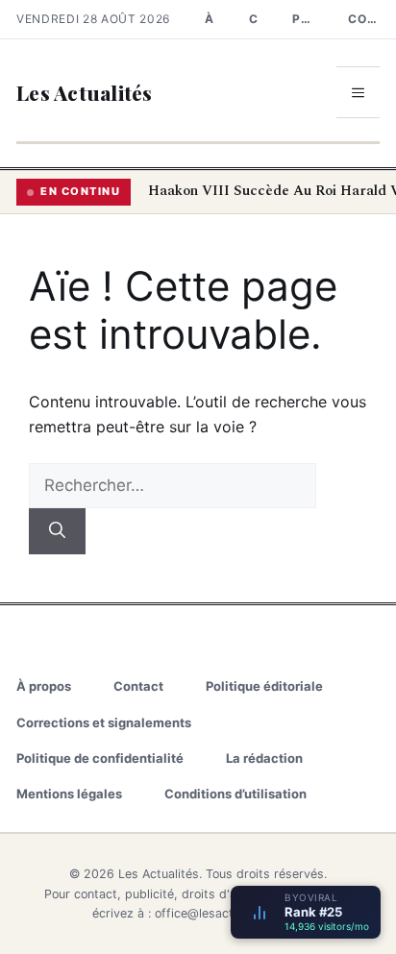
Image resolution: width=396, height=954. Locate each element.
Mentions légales (69, 793)
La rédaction (264, 758)
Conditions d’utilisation (235, 793)
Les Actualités (84, 92)
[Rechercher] (57, 531)
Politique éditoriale (302, 19)
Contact (254, 19)
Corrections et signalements (364, 19)
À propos (209, 19)
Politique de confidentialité (100, 758)
